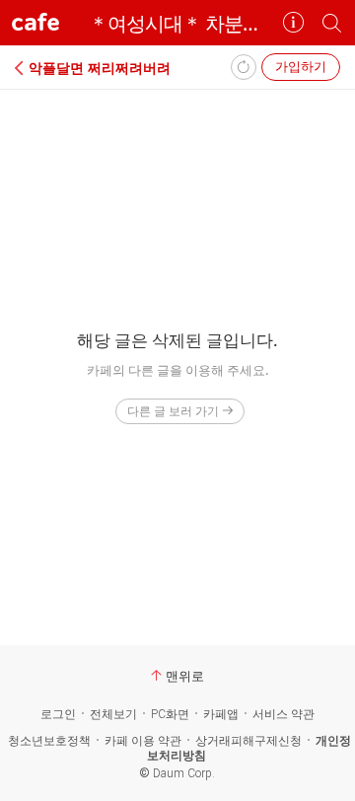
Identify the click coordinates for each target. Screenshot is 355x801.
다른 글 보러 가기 (173, 410)
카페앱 (221, 714)
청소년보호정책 (49, 741)
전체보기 (113, 714)
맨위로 (185, 676)
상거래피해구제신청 (248, 741)
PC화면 (170, 714)
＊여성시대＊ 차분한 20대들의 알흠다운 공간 (177, 23)
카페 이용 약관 (143, 741)
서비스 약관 (283, 714)
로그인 (58, 714)
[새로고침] (243, 67)
